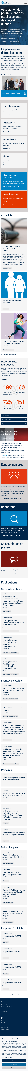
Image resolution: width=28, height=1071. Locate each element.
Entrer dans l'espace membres (10, 498)
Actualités (4, 1023)
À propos (3, 1002)
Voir (4, 165)
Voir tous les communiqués (9, 574)
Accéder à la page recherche (9, 535)
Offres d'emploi (5, 1029)
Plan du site (4, 1005)
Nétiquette (4, 1011)
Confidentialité (5, 1009)
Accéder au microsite (7, 438)
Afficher (5, 148)
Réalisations (4, 1021)
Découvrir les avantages (10, 186)
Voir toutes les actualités (8, 354)
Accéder (5, 115)
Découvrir (4, 379)
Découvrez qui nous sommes (9, 41)
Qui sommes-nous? (6, 1018)
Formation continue (6, 1025)
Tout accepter (14, 1060)
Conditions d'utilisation (7, 1007)
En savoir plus (5, 74)
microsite (5, 455)
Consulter (6, 131)
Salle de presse (5, 1027)
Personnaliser (14, 1064)
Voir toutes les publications (9, 994)
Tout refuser (14, 1068)
